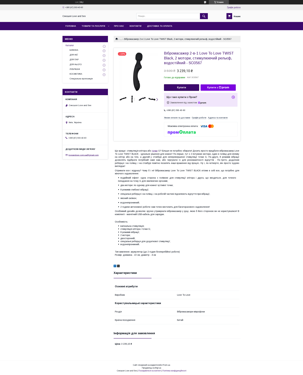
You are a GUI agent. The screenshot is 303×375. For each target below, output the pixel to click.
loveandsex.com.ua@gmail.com (83, 155)
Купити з (212, 87)
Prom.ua (166, 365)
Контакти (135, 26)
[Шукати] (204, 16)
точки (154, 150)
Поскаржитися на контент (149, 371)
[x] (118, 266)
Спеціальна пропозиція (81, 78)
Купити (181, 87)
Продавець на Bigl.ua (151, 368)
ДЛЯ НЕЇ (74, 55)
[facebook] (115, 266)
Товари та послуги (93, 26)
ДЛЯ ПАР (74, 59)
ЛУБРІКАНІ (75, 69)
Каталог (70, 45)
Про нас (119, 26)
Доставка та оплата (159, 26)
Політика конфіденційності (174, 371)
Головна (70, 26)
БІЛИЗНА (74, 50)
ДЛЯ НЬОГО (76, 64)
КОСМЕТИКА (76, 74)
